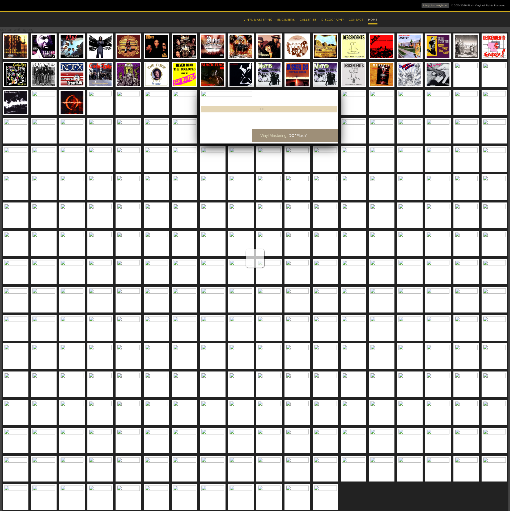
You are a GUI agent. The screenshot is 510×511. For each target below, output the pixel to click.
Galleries (308, 20)
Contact (356, 20)
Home (372, 20)
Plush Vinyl (143, 18)
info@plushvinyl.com (435, 5)
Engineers (286, 20)
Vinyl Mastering (258, 20)
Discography (332, 20)
